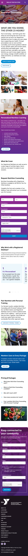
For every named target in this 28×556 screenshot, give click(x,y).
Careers (3, 514)
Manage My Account (6, 526)
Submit (14, 236)
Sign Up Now (7, 489)
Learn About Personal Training (11, 323)
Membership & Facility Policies (9, 533)
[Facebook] (2, 544)
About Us (3, 508)
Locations (3, 510)
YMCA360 (3, 528)
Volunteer (4, 522)
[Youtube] (5, 544)
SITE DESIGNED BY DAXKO (7, 552)
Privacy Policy (5, 531)
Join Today (5, 366)
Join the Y (3, 518)
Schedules (4, 524)
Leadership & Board (6, 516)
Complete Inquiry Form (8, 61)
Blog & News (4, 512)
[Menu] (2, 2)
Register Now (6, 65)
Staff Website (4, 535)
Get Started (6, 149)
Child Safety (4, 537)
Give (2, 520)
